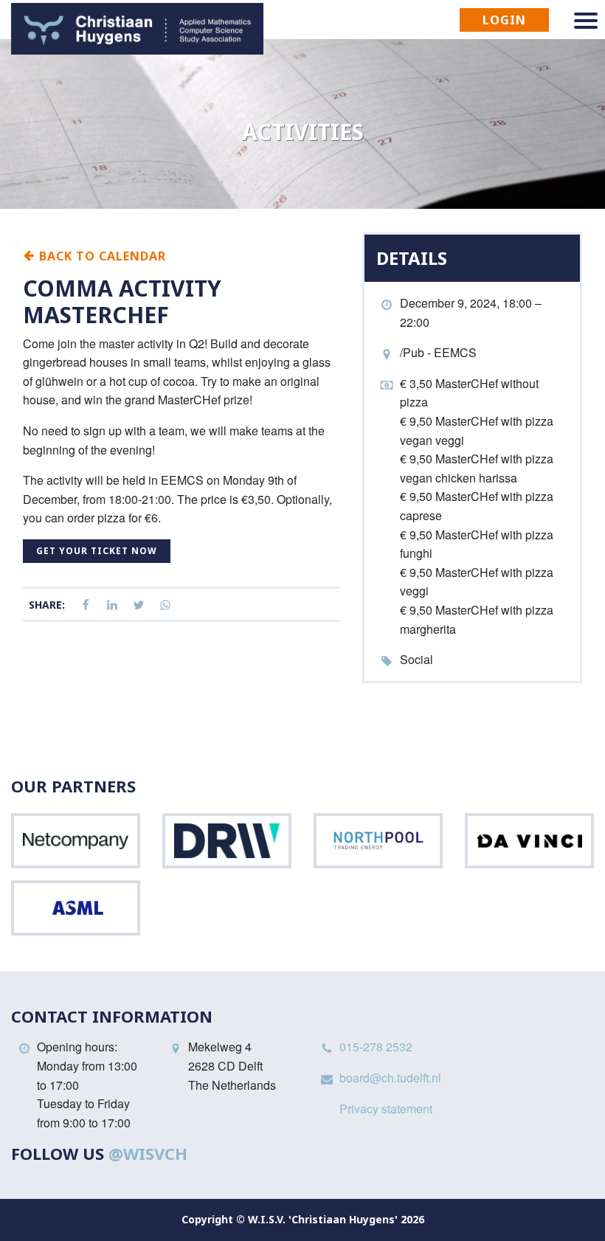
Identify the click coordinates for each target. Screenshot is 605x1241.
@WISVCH (147, 1153)
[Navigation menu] (586, 20)
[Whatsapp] (165, 605)
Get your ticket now (96, 551)
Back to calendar (100, 255)
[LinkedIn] (112, 605)
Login (504, 20)
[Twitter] (139, 605)
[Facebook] (85, 605)
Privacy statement (385, 1108)
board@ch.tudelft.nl (390, 1077)
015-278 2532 (375, 1046)
